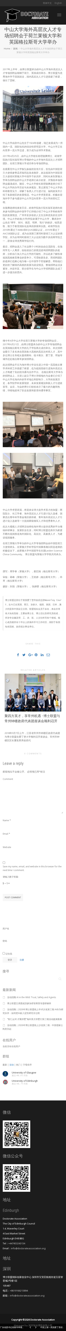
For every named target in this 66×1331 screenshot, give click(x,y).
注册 (22, 959)
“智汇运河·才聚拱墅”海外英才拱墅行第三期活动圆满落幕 (34, 1019)
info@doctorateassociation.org (28, 1248)
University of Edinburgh (25, 1080)
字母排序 (27, 1064)
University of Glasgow (24, 1072)
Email (5, 833)
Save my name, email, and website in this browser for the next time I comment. (32, 868)
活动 (11, 1064)
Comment (8, 779)
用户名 (6, 928)
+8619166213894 (19, 1290)
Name (6, 820)
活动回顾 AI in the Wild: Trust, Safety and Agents (31, 997)
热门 (18, 1064)
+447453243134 (16, 1243)
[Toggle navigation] (59, 15)
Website (7, 847)
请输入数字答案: (11, 876)
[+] (33, 693)
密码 (5, 940)
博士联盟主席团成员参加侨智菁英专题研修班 (29, 1003)
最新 (5, 1064)
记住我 (8, 953)
